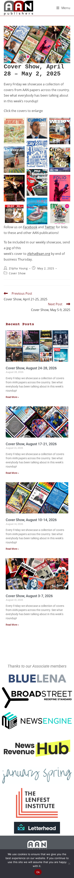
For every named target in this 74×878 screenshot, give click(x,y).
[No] (69, 864)
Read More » (12, 397)
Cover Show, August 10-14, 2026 (31, 520)
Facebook (30, 227)
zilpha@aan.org (38, 253)
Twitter (50, 227)
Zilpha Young (18, 268)
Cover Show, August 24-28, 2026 (31, 368)
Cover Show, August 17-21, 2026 (31, 444)
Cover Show (17, 273)
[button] (14, 131)
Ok (38, 872)
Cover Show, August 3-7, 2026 (29, 596)
